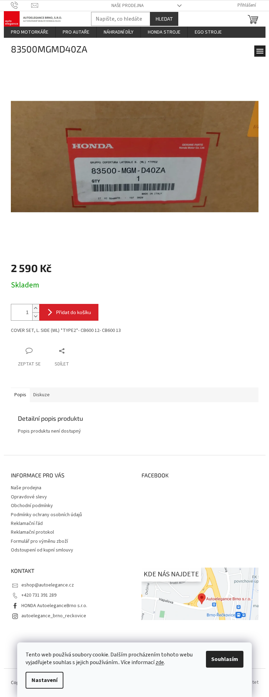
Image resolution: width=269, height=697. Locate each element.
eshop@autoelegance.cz (47, 585)
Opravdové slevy (29, 496)
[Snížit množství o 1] (35, 316)
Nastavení (44, 680)
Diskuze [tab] (41, 394)
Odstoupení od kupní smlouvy (42, 550)
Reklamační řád (27, 523)
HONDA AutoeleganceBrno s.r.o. (54, 605)
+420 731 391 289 (38, 595)
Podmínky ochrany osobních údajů (46, 514)
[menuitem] (29, 32)
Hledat (164, 19)
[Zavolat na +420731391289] (21, 5)
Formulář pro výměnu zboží (39, 541)
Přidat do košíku (73, 312)
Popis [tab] (20, 394)
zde (160, 662)
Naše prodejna (127, 5)
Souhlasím (224, 659)
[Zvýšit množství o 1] (35, 308)
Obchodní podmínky (32, 505)
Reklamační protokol (32, 532)
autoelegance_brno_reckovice (53, 615)
